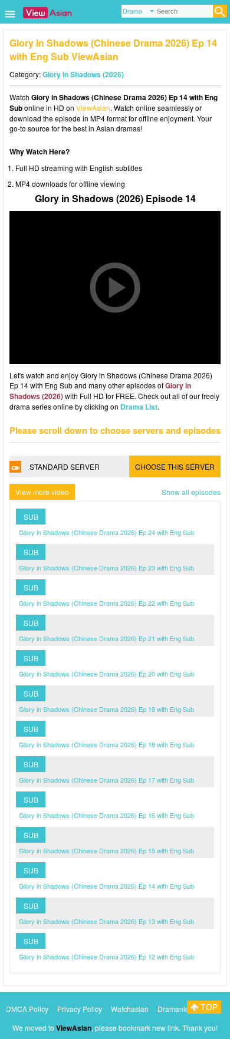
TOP (208, 1007)
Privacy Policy (79, 1009)
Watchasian (130, 1009)
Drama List (138, 406)
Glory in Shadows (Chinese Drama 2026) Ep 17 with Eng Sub (106, 779)
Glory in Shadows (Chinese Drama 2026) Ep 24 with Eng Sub (106, 532)
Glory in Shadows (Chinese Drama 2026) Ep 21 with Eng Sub (106, 638)
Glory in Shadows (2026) (83, 74)
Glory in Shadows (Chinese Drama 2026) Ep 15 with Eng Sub (106, 850)
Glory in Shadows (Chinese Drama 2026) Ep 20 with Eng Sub (106, 673)
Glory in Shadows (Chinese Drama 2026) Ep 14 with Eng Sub (106, 885)
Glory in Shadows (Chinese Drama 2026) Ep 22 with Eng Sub (106, 603)
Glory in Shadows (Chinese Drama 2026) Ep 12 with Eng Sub (106, 956)
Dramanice (175, 1009)
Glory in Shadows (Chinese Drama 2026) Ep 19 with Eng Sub (106, 709)
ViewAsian (93, 108)
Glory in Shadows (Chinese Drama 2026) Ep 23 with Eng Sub (106, 567)
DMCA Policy (27, 1009)
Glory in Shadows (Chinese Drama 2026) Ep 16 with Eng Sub (106, 815)
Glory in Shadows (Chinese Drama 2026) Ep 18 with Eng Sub (106, 744)
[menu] (10, 18)
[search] (220, 11)
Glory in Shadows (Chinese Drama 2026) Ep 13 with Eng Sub (106, 921)
